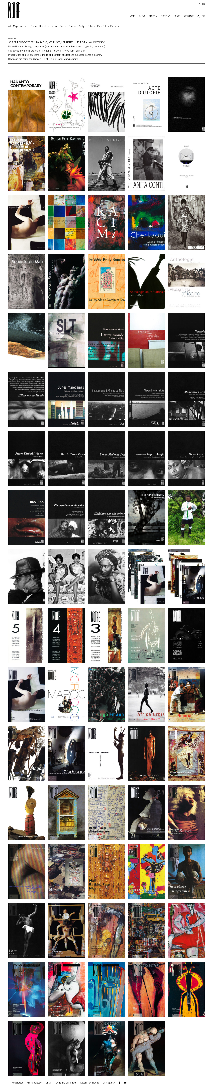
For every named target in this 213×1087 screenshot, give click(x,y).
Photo (34, 26)
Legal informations (89, 1082)
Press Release (34, 1082)
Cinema (72, 26)
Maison (153, 16)
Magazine (18, 26)
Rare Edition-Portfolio (108, 26)
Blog (142, 16)
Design (82, 26)
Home (132, 16)
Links (48, 1082)
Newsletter (17, 1082)
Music (54, 26)
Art (26, 26)
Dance (63, 26)
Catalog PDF (109, 1082)
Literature (44, 26)
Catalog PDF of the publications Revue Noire (55, 59)
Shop (177, 16)
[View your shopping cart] (204, 16)
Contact (189, 16)
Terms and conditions (65, 1082)
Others (91, 26)
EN (199, 4)
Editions (165, 16)
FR (203, 4)
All (9, 26)
